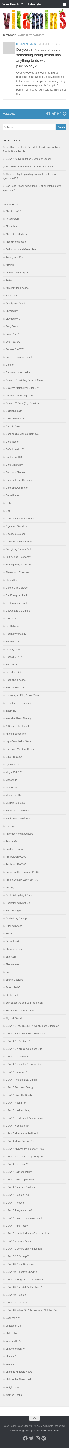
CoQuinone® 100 (15, 449)
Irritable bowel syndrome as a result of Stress (30, 166)
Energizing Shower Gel (18, 549)
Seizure (10, 933)
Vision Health (13, 1333)
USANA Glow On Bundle (19, 1095)
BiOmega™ (12, 310)
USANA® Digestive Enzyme (21, 1271)
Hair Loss (11, 618)
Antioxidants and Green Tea (21, 249)
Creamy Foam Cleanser (19, 480)
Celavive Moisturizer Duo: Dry (22, 387)
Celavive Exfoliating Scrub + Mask (24, 380)
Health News (13, 626)
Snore (9, 972)
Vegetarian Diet (14, 1325)
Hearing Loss (13, 649)
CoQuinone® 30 (14, 457)
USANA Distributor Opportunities (23, 1064)
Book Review (13, 341)
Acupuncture (12, 218)
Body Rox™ (12, 334)
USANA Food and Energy (19, 1087)
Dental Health (13, 495)
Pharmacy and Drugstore (19, 833)
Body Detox (12, 326)
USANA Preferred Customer (21, 1187)
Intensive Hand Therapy (19, 718)
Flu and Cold (12, 580)
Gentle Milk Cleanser (17, 587)
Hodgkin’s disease (16, 679)
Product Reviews (15, 849)
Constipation (12, 441)
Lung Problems (14, 756)
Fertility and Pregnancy (18, 556)
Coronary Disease (15, 472)
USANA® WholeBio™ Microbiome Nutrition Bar (31, 1310)
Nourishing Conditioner (18, 810)
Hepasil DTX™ (14, 656)
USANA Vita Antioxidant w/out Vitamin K (27, 1233)
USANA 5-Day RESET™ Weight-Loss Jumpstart (32, 1025)
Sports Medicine (14, 979)
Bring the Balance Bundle (19, 357)
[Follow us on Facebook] (48, 114)
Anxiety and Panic (15, 257)
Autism (9, 280)
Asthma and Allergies (17, 272)
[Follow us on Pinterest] (64, 114)
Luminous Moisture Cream (20, 749)
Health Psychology (16, 633)
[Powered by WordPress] (23, 1431)
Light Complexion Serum (19, 741)
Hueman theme (51, 1430)
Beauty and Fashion (16, 303)
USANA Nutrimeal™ (17, 1164)
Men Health (12, 787)
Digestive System (15, 533)
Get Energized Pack (17, 595)
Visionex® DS (13, 1341)
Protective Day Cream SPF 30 (22, 872)
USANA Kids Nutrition (17, 1125)
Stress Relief (13, 987)
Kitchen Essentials (16, 733)
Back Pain (11, 295)
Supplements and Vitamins (20, 1010)
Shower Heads (14, 949)
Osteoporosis (13, 826)
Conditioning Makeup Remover (22, 433)
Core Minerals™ (14, 464)
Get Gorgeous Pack (16, 603)
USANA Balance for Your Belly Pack (25, 1033)
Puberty (10, 887)
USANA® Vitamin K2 (17, 1302)
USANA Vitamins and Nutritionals (24, 1248)
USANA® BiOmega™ (18, 1256)
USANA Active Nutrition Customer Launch (28, 158)
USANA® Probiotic (16, 1294)
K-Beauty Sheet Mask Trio (20, 726)
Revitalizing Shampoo (17, 918)
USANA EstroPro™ (16, 1072)
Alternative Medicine (17, 234)
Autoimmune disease (17, 287)
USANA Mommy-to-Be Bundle (22, 1133)
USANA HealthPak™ (17, 1102)
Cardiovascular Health (18, 372)
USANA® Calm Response (20, 1264)
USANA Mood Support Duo (20, 1141)
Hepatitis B (11, 664)
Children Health (14, 410)
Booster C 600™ (15, 349)
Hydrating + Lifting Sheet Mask (22, 695)
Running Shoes (14, 925)
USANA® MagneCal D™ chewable (25, 1279)
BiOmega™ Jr (13, 318)
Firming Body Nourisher (18, 564)
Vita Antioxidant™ (15, 1348)
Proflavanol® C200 (16, 864)
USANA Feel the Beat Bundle (21, 1079)
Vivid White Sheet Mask (19, 1379)
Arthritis (10, 264)
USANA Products (15, 1202)
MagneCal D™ (14, 772)
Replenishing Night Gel (18, 902)
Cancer (10, 364)
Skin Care (11, 956)
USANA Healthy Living (18, 1110)
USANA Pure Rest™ (17, 1225)
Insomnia (11, 710)
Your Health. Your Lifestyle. (21, 4)
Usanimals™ (13, 1317)
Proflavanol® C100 (16, 856)
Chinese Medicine (15, 418)
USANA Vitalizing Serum (19, 1241)
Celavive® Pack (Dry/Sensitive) (23, 403)
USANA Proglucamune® (19, 1210)
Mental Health (13, 795)
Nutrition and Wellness (18, 818)
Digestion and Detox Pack (20, 518)
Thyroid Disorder (15, 1018)
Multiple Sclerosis (15, 802)
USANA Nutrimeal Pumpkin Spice (24, 1156)
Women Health (14, 1394)
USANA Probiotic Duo (17, 1194)
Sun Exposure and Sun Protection (24, 1002)
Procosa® (11, 841)
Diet (8, 510)
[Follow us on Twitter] (54, 114)
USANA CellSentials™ (18, 1041)
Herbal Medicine (26, 44)
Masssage (11, 779)
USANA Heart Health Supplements (25, 1118)
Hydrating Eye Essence (18, 703)
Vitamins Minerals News (19, 1371)
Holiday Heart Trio (15, 687)
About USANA (13, 211)
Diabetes (10, 503)
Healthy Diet (12, 641)
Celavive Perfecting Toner (19, 395)
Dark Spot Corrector (17, 487)
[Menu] (65, 4)
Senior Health (13, 941)
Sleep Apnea (12, 964)
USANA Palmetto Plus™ (19, 1171)
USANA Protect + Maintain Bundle (24, 1218)
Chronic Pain (13, 426)
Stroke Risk (12, 995)
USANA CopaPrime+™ (18, 1056)
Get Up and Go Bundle (18, 610)
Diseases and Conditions (19, 541)
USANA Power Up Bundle (20, 1179)
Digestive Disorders (16, 526)
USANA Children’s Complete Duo (24, 1048)
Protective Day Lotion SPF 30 (22, 879)
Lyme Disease (13, 764)
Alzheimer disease (16, 241)
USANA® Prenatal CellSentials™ (24, 1287)
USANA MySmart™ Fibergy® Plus (25, 1148)
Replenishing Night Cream (20, 895)
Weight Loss (12, 1387)
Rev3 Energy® (14, 910)
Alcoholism (12, 226)
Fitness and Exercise (17, 572)
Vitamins (10, 1364)
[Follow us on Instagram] (59, 114)
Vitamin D (11, 1356)
